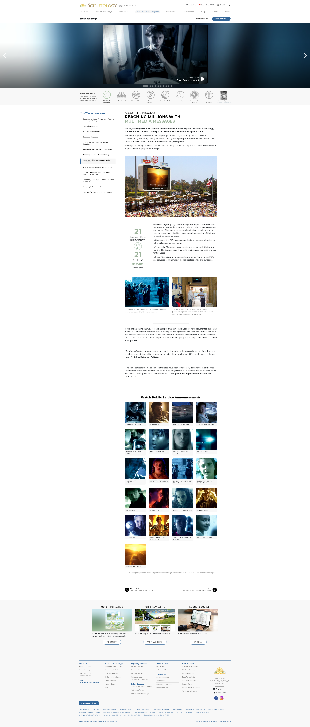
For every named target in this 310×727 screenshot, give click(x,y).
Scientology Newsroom (161, 709)
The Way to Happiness (92, 113)
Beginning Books (162, 677)
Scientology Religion (126, 709)
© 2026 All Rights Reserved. (98, 721)
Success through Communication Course (139, 678)
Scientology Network (109, 709)
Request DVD (221, 19)
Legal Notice (227, 721)
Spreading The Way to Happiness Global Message (99, 180)
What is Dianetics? (111, 673)
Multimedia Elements (91, 132)
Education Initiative (90, 137)
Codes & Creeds (111, 680)
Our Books (170, 12)
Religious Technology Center (195, 709)
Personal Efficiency (137, 670)
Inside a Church (110, 684)
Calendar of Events (163, 670)
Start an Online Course (216, 709)
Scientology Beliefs (112, 670)
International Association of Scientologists (116, 712)
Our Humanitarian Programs (148, 12)
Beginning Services (139, 664)
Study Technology (188, 670)
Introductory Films (162, 688)
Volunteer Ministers (189, 691)
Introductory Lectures (164, 684)
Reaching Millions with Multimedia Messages (96, 161)
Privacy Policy (197, 721)
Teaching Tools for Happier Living (143, 590)
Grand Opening (84, 670)
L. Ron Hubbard (84, 709)
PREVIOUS (134, 588)
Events (215, 12)
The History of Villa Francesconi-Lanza (85, 674)
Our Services (189, 12)
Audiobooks (160, 680)
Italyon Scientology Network (90, 681)
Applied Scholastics (203, 712)
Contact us (192, 5)
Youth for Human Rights (132, 715)
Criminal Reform (188, 673)
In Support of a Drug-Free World (89, 715)
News (227, 12)
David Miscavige (177, 709)
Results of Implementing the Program (97, 192)
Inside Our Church (85, 666)
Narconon (189, 712)
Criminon (180, 712)
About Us (84, 12)
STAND (152, 712)
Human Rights (187, 684)
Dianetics (96, 709)
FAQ (203, 12)
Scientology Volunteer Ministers (89, 712)
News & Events (163, 664)
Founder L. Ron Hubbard (113, 666)
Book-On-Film (196, 590)
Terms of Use (217, 721)
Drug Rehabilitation (189, 677)
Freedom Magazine (140, 712)
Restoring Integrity (90, 126)
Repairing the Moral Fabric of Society (97, 149)
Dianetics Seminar (137, 666)
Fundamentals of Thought (140, 693)
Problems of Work (137, 690)
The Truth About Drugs (190, 680)
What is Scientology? (103, 12)
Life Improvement (137, 673)
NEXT (209, 588)
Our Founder (124, 12)
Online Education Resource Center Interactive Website (97, 173)
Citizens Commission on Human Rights (156, 715)
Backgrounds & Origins (113, 677)
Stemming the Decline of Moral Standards (95, 143)
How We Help (88, 18)
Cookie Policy (207, 721)
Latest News (160, 666)
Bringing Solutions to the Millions (95, 187)
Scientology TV (206, 5)
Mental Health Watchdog (191, 687)
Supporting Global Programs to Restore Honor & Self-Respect (98, 120)
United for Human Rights (112, 715)
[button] (145, 86)
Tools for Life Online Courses (141, 686)
